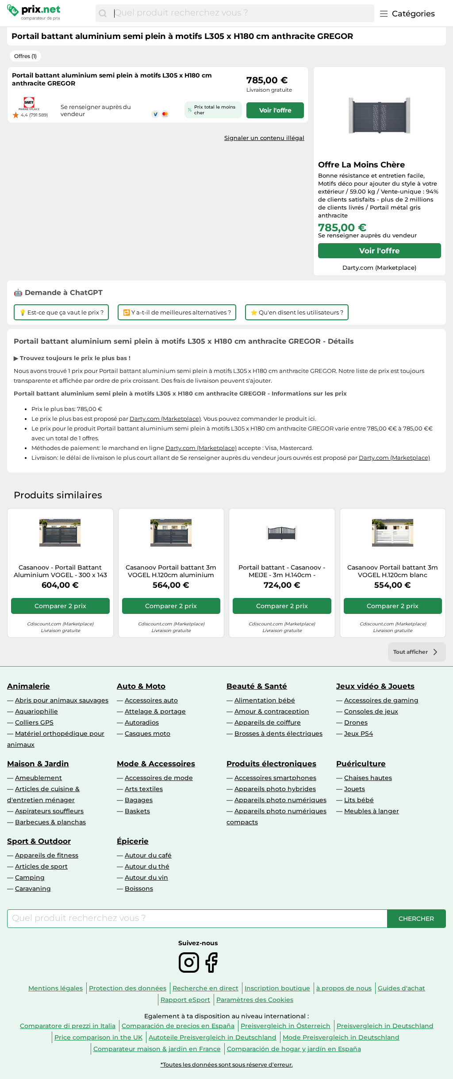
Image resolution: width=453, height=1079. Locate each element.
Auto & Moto (141, 686)
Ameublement (38, 778)
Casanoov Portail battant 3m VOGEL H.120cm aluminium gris (171, 571)
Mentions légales (55, 988)
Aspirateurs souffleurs (49, 811)
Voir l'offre (379, 250)
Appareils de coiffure (267, 722)
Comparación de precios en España (178, 1026)
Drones (356, 722)
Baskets (137, 811)
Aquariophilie (36, 711)
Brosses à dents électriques (278, 733)
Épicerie (133, 841)
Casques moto (147, 733)
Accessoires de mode (159, 778)
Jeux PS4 (358, 733)
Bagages (139, 800)
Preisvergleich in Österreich (285, 1026)
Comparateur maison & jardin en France (157, 1049)
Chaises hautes (368, 778)
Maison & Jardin (38, 763)
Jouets (354, 789)
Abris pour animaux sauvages (61, 700)
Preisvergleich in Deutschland (385, 1026)
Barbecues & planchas (50, 822)
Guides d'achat (401, 988)
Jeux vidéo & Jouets (375, 686)
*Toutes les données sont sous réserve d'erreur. (227, 1064)
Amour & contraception (271, 711)
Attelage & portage (155, 711)
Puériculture (361, 763)
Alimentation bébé (264, 700)
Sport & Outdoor (39, 841)
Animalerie (28, 686)
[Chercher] (103, 13)
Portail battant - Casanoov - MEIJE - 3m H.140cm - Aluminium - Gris (281, 571)
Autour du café (148, 855)
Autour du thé (147, 866)
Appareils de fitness (46, 855)
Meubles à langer (371, 811)
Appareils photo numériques (280, 800)
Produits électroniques (271, 763)
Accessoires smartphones (275, 778)
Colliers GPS (34, 722)
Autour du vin (146, 877)
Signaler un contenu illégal (264, 137)
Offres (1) (25, 56)
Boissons (139, 889)
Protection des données (127, 988)
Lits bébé (359, 800)
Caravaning (33, 889)
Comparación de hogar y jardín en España (294, 1049)
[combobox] (242, 13)
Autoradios (142, 722)
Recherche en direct (205, 988)
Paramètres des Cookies (254, 1000)
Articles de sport (41, 866)
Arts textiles (144, 789)
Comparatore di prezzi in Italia (67, 1026)
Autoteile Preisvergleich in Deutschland (212, 1037)
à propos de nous (344, 988)
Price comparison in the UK (98, 1037)
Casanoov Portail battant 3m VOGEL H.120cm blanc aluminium (392, 571)
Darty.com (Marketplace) (165, 418)
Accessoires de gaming (381, 700)
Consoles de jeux (371, 711)
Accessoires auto (151, 700)
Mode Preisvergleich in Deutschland (341, 1037)
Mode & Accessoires (156, 763)
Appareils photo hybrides (275, 789)
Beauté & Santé (256, 686)
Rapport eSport (185, 1000)
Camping (30, 877)
